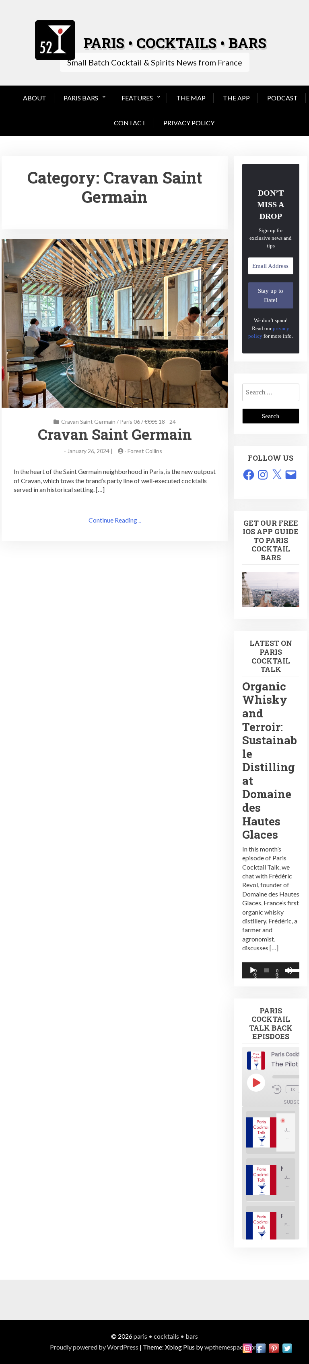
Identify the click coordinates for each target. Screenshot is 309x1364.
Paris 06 (130, 421)
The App (236, 98)
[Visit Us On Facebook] (260, 1347)
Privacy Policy (188, 123)
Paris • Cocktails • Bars (166, 1336)
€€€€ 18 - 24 (160, 421)
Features (137, 98)
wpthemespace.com (232, 1347)
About (34, 98)
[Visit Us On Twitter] (287, 1347)
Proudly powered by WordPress (94, 1347)
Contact (130, 123)
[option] (270, 1132)
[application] (270, 970)
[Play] (253, 970)
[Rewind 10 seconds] (277, 1089)
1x (292, 1089)
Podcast (282, 98)
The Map (191, 98)
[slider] (291, 969)
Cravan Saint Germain (88, 421)
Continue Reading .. (115, 520)
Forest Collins (145, 450)
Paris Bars (81, 98)
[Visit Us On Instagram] (247, 1347)
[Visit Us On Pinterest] (273, 1347)
